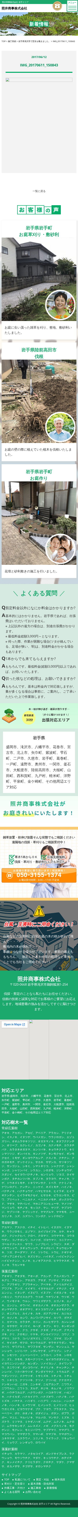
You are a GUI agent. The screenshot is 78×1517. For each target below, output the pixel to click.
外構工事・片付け (14, 1488)
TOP (6, 1479)
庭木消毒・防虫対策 (42, 1483)
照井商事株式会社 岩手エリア (35, 1503)
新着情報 (52, 1488)
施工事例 (36, 1488)
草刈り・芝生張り (14, 1483)
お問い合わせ (33, 1492)
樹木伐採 (60, 1479)
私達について (22, 1479)
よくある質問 (12, 1492)
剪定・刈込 (42, 1479)
